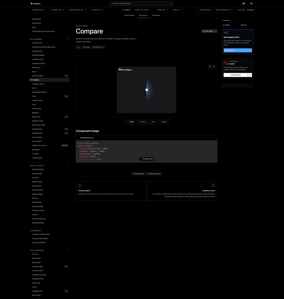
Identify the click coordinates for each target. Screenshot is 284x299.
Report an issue (155, 174)
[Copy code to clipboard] (214, 137)
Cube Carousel (228, 10)
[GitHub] (252, 4)
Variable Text (64, 10)
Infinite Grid (130, 10)
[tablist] (146, 122)
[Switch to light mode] (248, 4)
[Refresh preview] (210, 66)
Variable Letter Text (45, 10)
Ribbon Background (191, 10)
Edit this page (139, 174)
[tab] (130, 121)
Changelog (250, 10)
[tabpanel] (146, 145)
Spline (144, 10)
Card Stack (210, 10)
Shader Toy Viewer (110, 10)
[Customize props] (214, 66)
